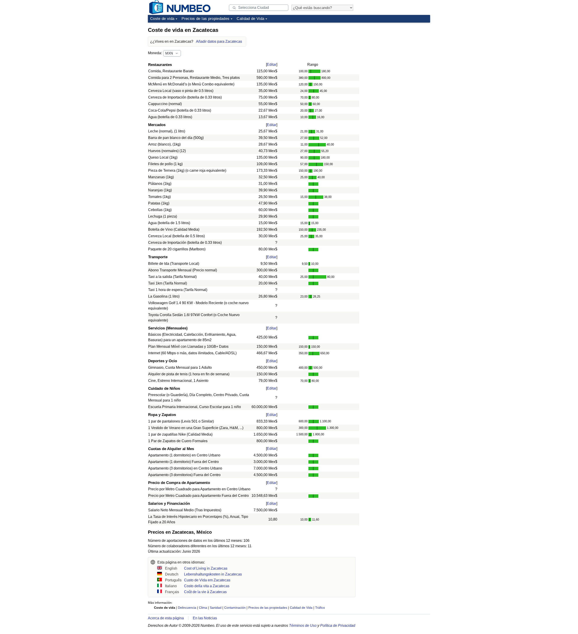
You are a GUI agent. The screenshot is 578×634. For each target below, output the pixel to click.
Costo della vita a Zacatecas (206, 586)
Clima (203, 607)
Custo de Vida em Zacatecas (207, 580)
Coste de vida (162, 18)
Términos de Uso (303, 625)
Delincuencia (187, 607)
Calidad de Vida (250, 18)
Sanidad (215, 607)
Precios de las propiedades (205, 18)
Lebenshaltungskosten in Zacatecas (213, 574)
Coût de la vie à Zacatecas (205, 592)
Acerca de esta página (166, 618)
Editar (271, 64)
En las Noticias (205, 618)
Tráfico (320, 607)
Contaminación (235, 607)
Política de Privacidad (337, 625)
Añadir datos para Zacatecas (219, 41)
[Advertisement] (396, 53)
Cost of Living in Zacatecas (205, 568)
